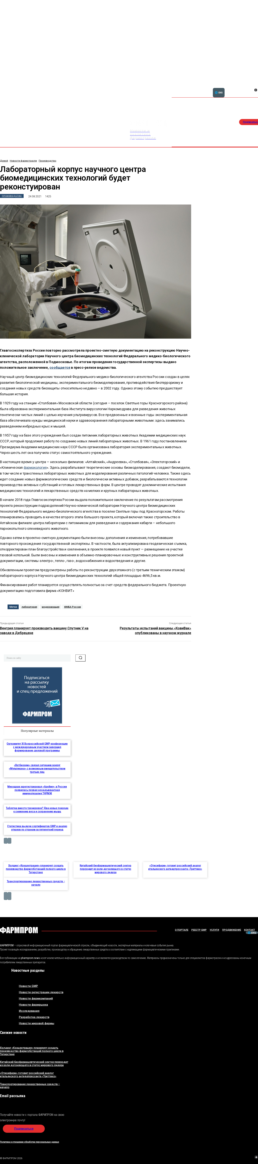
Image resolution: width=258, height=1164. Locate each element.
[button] (237, 87)
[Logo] (19, 930)
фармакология (35, 467)
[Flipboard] (251, 86)
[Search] (80, 658)
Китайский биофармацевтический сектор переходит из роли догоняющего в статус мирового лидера (105, 869)
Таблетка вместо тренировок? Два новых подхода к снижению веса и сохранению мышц (37, 809)
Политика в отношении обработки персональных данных (29, 1141)
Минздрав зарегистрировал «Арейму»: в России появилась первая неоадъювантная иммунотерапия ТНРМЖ (37, 790)
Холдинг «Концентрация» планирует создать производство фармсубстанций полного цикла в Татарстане (36, 869)
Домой (4, 160)
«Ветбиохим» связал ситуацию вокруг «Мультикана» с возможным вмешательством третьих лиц (37, 768)
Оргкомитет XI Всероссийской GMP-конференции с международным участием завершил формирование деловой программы (37, 747)
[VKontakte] (251, 90)
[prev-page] (6, 841)
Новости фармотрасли (23, 160)
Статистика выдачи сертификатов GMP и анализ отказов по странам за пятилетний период (37, 827)
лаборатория (29, 606)
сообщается (59, 367)
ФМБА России (72, 606)
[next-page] (9, 841)
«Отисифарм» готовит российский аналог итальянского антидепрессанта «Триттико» (175, 867)
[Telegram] (238, 1157)
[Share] (255, 86)
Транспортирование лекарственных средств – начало (36, 883)
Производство (47, 160)
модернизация (50, 606)
